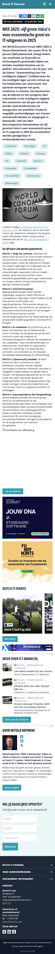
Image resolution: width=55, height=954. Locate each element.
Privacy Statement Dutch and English (27, 946)
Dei (7, 161)
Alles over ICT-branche (16, 719)
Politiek (9, 153)
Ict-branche (11, 146)
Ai (44, 146)
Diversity (24, 153)
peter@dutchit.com (12, 921)
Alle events (10, 638)
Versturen (10, 846)
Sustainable (11, 168)
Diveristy (40, 153)
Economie (21, 161)
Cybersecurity (33, 175)
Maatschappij (11, 183)
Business (38, 161)
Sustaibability (30, 168)
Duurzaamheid (12, 175)
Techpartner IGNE (27, 951)
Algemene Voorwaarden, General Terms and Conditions (27, 942)
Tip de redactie (13, 491)
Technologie (29, 146)
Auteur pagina (11, 787)
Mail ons (6, 902)
